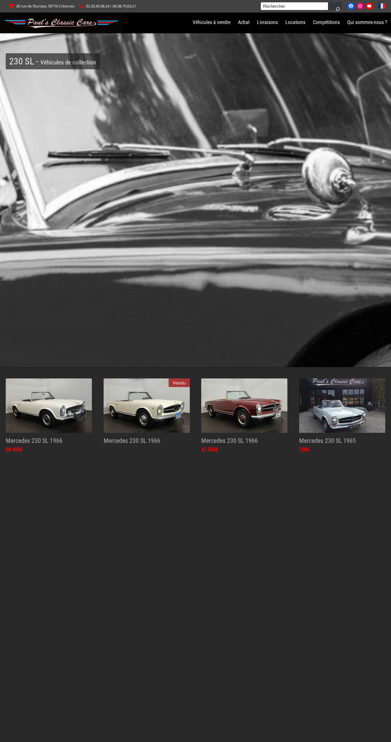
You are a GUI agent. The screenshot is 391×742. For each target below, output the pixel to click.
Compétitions (326, 22)
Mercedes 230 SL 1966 (34, 440)
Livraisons (267, 22)
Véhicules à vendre (211, 22)
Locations (295, 22)
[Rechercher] (335, 6)
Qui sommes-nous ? (367, 22)
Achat (244, 22)
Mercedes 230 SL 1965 (327, 440)
